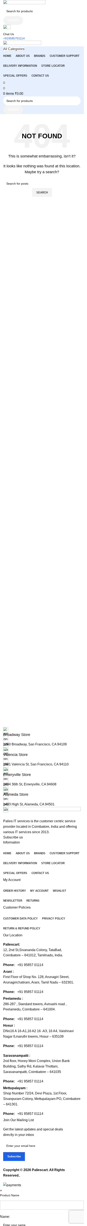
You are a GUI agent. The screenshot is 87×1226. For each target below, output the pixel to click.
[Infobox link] (42, 594)
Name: (5, 1216)
